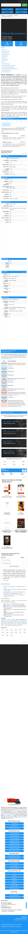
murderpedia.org (7, 593)
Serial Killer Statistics (14, 895)
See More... (21, 12)
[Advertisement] (14, 242)
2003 (14, 174)
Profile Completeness (14, 888)
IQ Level (14, 875)
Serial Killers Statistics (6, 619)
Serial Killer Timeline (7, 358)
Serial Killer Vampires (14, 843)
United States (14, 823)
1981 (4, 101)
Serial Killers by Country (14, 828)
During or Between (14, 866)
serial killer (24, 74)
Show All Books (14, 566)
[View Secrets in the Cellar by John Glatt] (7, 489)
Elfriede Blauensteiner (8, 589)
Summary (3, 49)
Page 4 (10, 605)
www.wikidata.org (13, 586)
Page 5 (10, 606)
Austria (16, 94)
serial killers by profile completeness (21, 127)
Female (15, 15)
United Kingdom (14, 826)
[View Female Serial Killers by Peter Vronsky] (21, 489)
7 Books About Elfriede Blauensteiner (9, 68)
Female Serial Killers (6, 563)
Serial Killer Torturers (14, 841)
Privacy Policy (4, 926)
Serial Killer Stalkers (14, 838)
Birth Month (14, 878)
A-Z (7, 9)
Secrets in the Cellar (6, 560)
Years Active (14, 883)
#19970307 (15, 395)
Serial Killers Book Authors (14, 858)
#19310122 (10, 366)
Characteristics (4, 56)
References (18, 926)
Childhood (3, 57)
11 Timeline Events (5, 63)
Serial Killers (10, 15)
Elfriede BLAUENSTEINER (17, 592)
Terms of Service (11, 926)
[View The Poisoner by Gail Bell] (21, 506)
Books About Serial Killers (14, 856)
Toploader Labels (14, 932)
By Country (21, 9)
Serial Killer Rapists (14, 836)
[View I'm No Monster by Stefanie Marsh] (7, 506)
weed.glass (23, 930)
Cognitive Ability (4, 59)
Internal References (5, 71)
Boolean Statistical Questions (7, 67)
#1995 (15, 390)
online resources (14, 811)
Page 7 (11, 609)
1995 (14, 164)
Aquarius (13, 186)
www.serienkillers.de (20, 594)
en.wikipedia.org (19, 589)
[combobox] (11, 5)
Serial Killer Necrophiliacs (14, 851)
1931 (11, 174)
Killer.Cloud (4, 2)
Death (2, 62)
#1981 (15, 379)
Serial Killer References (14, 897)
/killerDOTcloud (9, 818)
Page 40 (11, 615)
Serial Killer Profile (5, 51)
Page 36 (11, 612)
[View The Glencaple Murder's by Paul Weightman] (7, 540)
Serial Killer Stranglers (14, 848)
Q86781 (5, 586)
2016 (6, 815)
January (11, 190)
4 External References (6, 70)
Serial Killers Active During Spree (8, 65)
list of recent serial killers (8, 814)
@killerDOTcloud (21, 817)
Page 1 (9, 604)
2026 (11, 815)
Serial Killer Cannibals (14, 846)
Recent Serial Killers (14, 863)
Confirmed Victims (14, 886)
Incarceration (4, 60)
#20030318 (20, 406)
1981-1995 (17, 91)
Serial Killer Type (5, 52)
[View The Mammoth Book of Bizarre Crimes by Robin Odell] (7, 523)
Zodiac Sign (7, 12)
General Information (5, 54)
